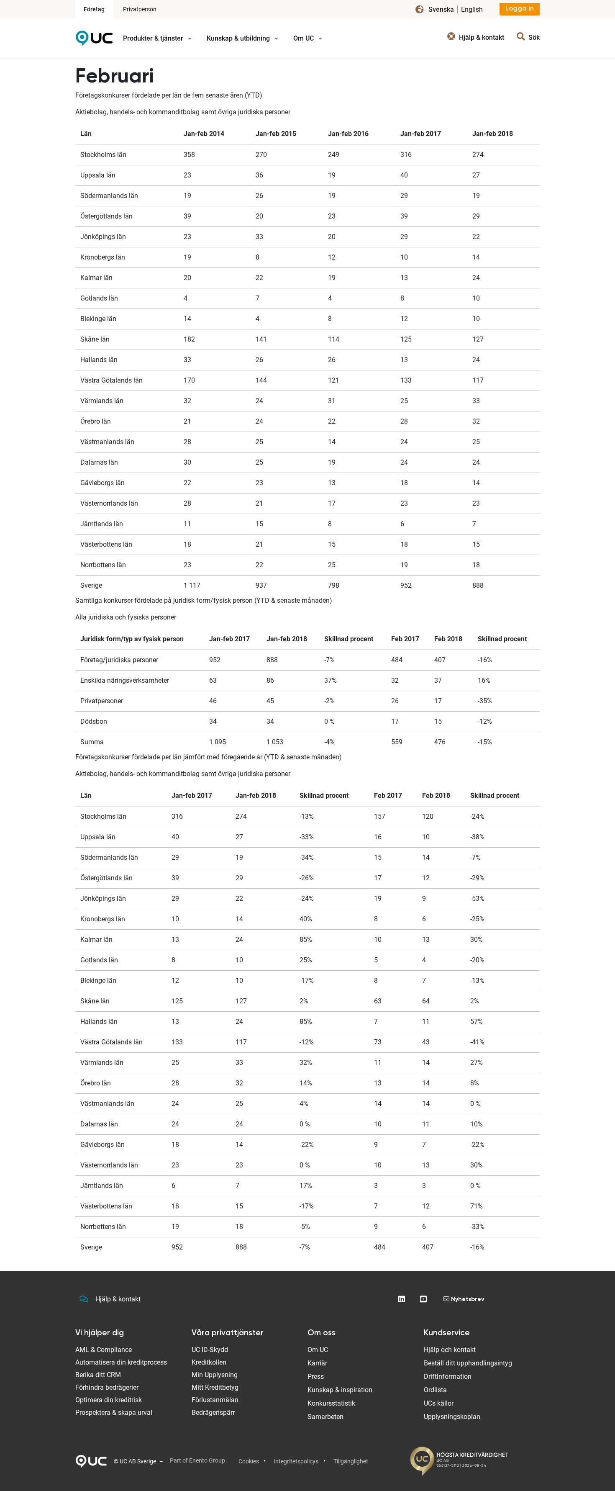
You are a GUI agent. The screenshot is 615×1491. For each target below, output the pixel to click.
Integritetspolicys (296, 1461)
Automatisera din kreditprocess (121, 1362)
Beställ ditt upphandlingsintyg (468, 1363)
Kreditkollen (209, 1362)
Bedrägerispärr (213, 1412)
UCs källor (439, 1403)
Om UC (304, 38)
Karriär (317, 1363)
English (472, 9)
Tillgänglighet (350, 1461)
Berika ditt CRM (98, 1375)
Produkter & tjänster (154, 38)
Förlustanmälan (215, 1400)
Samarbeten (325, 1417)
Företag (94, 9)
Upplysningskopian (452, 1417)
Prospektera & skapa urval (113, 1412)
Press (316, 1376)
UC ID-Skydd (210, 1350)
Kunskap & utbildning (239, 38)
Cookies (248, 1461)
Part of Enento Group (197, 1460)
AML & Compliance (103, 1350)
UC (94, 41)
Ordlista (435, 1390)
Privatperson (139, 9)
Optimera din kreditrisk (108, 1400)
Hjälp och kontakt (450, 1350)
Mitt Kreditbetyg (215, 1387)
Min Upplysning (215, 1375)
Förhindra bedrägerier (106, 1387)
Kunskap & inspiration (340, 1390)
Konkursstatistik (331, 1403)
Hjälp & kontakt (118, 1299)
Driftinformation (448, 1376)
